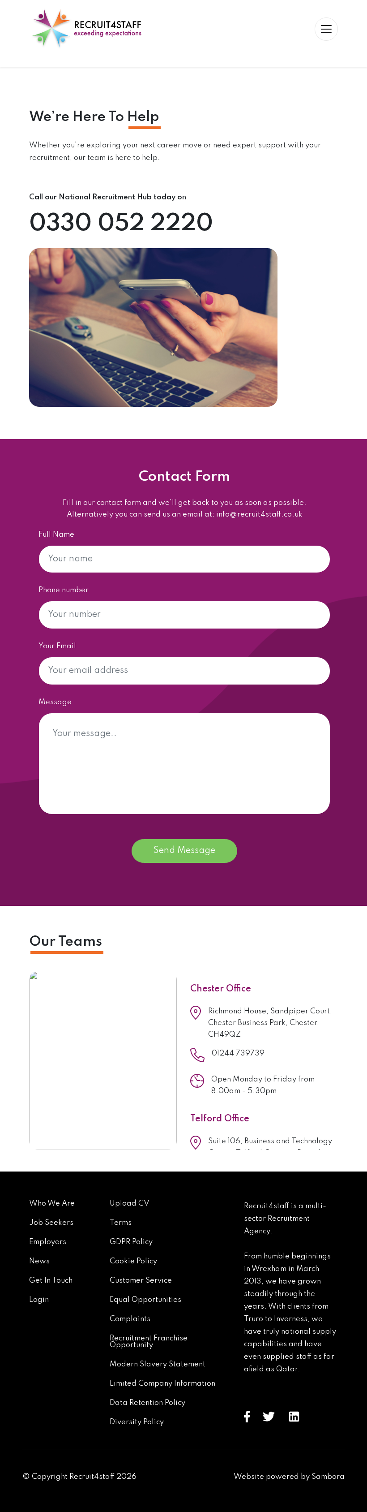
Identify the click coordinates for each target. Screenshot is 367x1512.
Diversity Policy (137, 1422)
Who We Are (52, 1203)
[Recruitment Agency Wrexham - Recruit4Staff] (85, 29)
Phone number (63, 590)
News (39, 1261)
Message (55, 702)
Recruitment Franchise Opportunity (149, 1342)
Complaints (130, 1319)
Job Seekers (51, 1223)
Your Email (57, 646)
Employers (47, 1242)
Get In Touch (51, 1280)
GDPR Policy (131, 1242)
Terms (121, 1223)
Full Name (56, 534)
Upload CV (129, 1203)
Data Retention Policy (147, 1403)
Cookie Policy (133, 1261)
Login (39, 1300)
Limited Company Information (162, 1383)
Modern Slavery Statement (157, 1364)
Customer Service (141, 1280)
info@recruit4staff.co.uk (259, 514)
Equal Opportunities (145, 1300)
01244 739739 (238, 1053)
